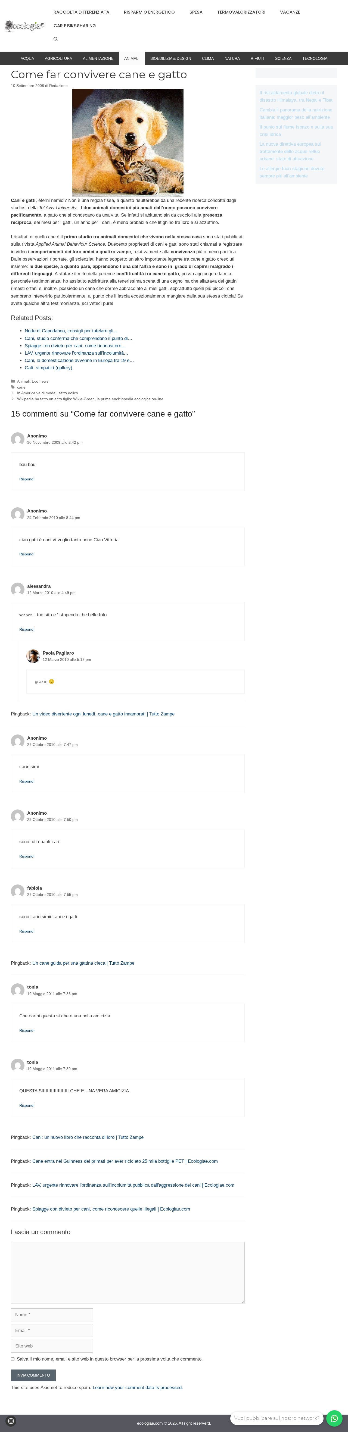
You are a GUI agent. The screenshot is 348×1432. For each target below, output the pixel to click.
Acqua (27, 58)
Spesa (196, 12)
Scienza (283, 58)
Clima (208, 58)
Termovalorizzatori (241, 12)
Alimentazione (98, 58)
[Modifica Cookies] (10, 1421)
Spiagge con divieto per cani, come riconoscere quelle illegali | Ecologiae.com (111, 1209)
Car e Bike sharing (75, 26)
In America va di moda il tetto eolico (47, 393)
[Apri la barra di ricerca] (55, 39)
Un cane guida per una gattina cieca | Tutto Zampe (83, 963)
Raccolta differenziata (81, 12)
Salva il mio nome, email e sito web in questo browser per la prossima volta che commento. (110, 1359)
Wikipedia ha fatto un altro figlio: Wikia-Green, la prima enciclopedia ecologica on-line (90, 399)
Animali (131, 58)
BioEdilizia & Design (170, 58)
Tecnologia (314, 58)
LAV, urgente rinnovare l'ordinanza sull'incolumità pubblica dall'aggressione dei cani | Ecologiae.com (133, 1185)
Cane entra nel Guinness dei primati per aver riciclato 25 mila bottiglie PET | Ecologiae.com (125, 1161)
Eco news (40, 381)
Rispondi (26, 479)
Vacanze (290, 12)
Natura (232, 58)
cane (21, 387)
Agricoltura (58, 58)
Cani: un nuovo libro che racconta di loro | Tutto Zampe (88, 1137)
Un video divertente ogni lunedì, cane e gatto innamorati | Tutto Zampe (103, 714)
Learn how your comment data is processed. (138, 1387)
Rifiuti (257, 58)
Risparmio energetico (149, 12)
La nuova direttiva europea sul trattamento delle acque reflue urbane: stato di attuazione (290, 151)
